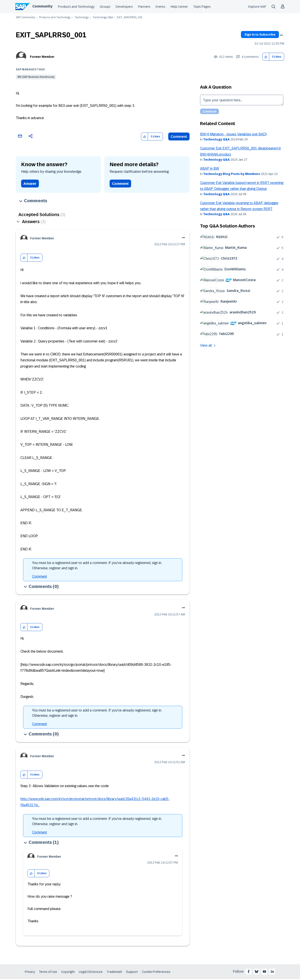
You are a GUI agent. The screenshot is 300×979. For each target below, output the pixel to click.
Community (42, 6)
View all (206, 345)
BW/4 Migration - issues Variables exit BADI (233, 134)
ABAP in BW (209, 168)
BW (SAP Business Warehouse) (36, 76)
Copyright (68, 972)
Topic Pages (202, 6)
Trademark (114, 972)
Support (132, 972)
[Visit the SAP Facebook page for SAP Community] (248, 971)
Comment (179, 136)
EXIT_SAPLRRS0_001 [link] (130, 17)
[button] (265, 57)
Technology (81, 17)
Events (160, 6)
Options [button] (281, 35)
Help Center (179, 6)
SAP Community (25, 17)
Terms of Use (48, 972)
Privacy (30, 972)
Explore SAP (257, 6)
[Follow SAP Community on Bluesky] (256, 971)
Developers (124, 6)
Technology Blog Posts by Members (231, 174)
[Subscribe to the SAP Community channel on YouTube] (264, 971)
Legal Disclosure (91, 972)
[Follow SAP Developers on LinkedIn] (272, 971)
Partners (144, 6)
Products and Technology (76, 6)
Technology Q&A (103, 17)
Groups (105, 6)
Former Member (42, 56)
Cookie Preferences (156, 972)
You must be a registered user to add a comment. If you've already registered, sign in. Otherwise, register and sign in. (97, 565)
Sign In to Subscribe (259, 34)
